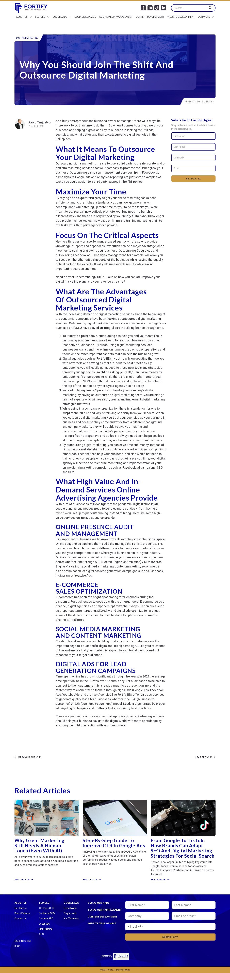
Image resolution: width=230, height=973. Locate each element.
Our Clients (20, 908)
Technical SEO (47, 913)
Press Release (22, 913)
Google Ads (60, 16)
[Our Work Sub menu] (212, 17)
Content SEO (46, 918)
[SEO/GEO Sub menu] (48, 17)
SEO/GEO (40, 16)
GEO (41, 934)
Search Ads (70, 908)
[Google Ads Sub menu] (70, 17)
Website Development (181, 16)
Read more (77, 619)
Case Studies (22, 941)
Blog (17, 946)
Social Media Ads (85, 16)
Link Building (46, 929)
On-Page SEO (46, 908)
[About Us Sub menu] (30, 17)
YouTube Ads (71, 918)
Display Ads (70, 913)
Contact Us (20, 918)
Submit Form (170, 937)
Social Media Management (116, 16)
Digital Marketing (27, 37)
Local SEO (44, 923)
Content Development (150, 16)
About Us (22, 16)
